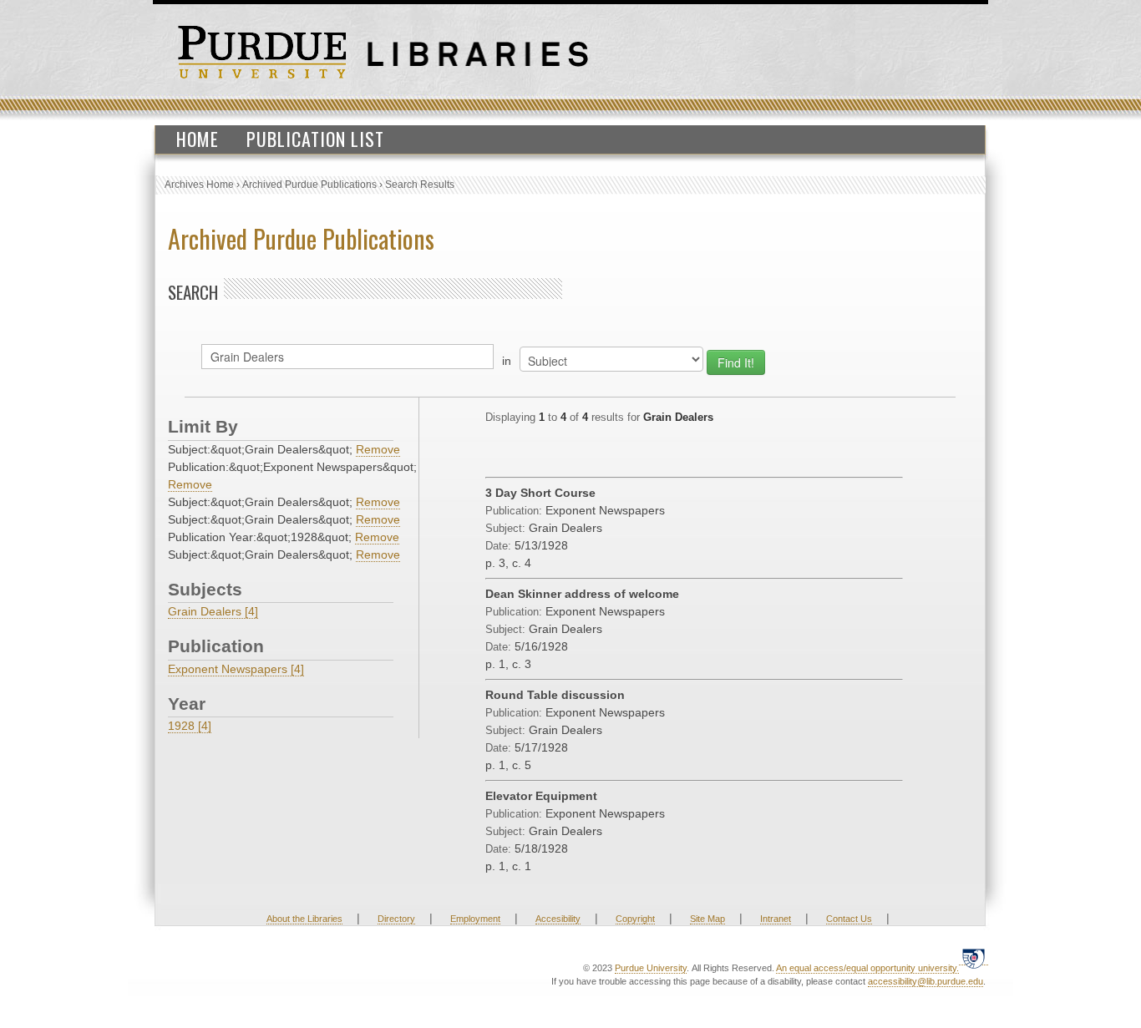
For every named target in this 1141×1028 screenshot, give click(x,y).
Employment (475, 919)
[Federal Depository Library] (973, 958)
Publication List (315, 138)
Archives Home (199, 184)
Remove (378, 449)
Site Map (707, 919)
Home (197, 138)
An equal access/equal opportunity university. (867, 968)
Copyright (635, 919)
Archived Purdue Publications (309, 184)
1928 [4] (189, 725)
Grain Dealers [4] (213, 611)
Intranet (775, 919)
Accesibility (558, 919)
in (506, 360)
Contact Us (849, 919)
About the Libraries (304, 919)
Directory (396, 919)
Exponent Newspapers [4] (236, 669)
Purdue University (651, 968)
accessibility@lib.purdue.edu (925, 981)
